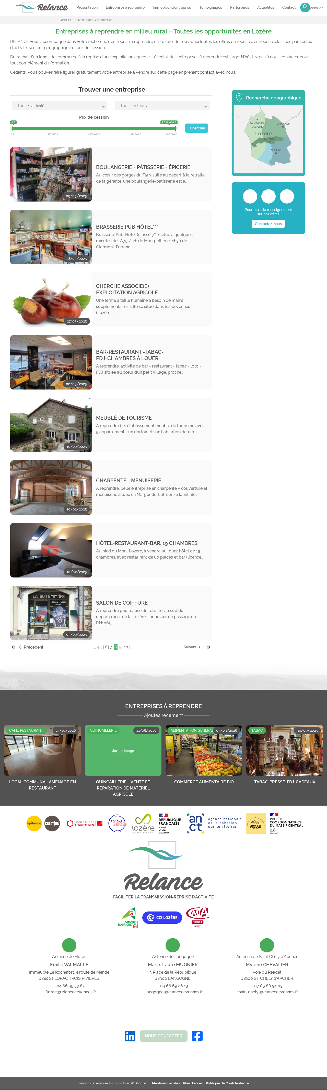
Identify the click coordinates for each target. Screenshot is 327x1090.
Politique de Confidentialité (227, 1083)
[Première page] (13, 647)
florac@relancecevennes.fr (70, 991)
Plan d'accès (193, 1083)
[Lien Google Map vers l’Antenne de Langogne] (173, 945)
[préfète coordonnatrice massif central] (286, 823)
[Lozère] (143, 823)
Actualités (265, 7)
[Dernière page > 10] (208, 647)
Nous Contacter (163, 1035)
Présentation (87, 7)
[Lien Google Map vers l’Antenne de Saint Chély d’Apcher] (267, 945)
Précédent (33, 647)
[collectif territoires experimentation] (256, 823)
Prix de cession (94, 117)
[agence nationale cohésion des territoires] (200, 823)
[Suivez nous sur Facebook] (197, 1036)
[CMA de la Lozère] (197, 917)
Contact (289, 7)
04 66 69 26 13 (174, 985)
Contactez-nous (268, 224)
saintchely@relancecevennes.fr (268, 991)
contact (207, 72)
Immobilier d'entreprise (172, 7)
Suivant (190, 647)
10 (126, 647)
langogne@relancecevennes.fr (174, 991)
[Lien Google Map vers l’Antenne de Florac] (69, 945)
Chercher (197, 128)
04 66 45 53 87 (71, 985)
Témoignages (210, 7)
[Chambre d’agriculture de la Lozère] (128, 917)
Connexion (314, 8)
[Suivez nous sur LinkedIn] (130, 1036)
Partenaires (239, 7)
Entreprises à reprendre (125, 7)
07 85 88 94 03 (268, 985)
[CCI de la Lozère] (162, 917)
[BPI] (43, 823)
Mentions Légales (166, 1083)
